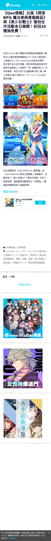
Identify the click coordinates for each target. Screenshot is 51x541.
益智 (30, 258)
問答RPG (24, 255)
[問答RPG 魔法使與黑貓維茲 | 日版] (25, 202)
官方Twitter (10, 191)
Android (10, 251)
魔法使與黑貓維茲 (36, 262)
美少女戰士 (40, 258)
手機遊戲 (11, 247)
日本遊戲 (21, 247)
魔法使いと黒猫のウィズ (14, 262)
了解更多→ (13, 538)
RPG (23, 251)
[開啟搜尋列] (33, 5)
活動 (24, 258)
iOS (17, 251)
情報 (18, 258)
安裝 (40, 202)
